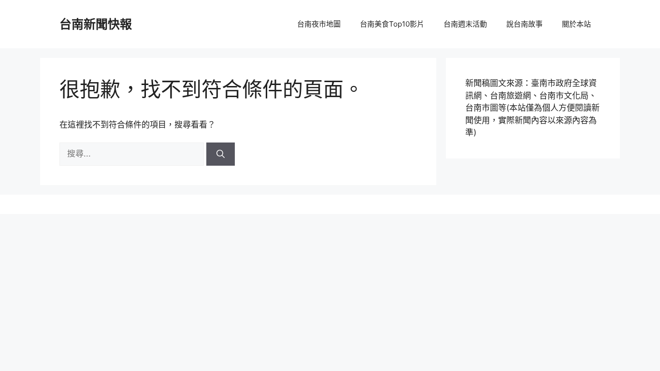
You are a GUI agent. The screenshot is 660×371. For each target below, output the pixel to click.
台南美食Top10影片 (392, 24)
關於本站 (576, 24)
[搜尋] (220, 154)
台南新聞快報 (95, 24)
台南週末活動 (465, 24)
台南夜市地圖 (319, 24)
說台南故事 (524, 24)
